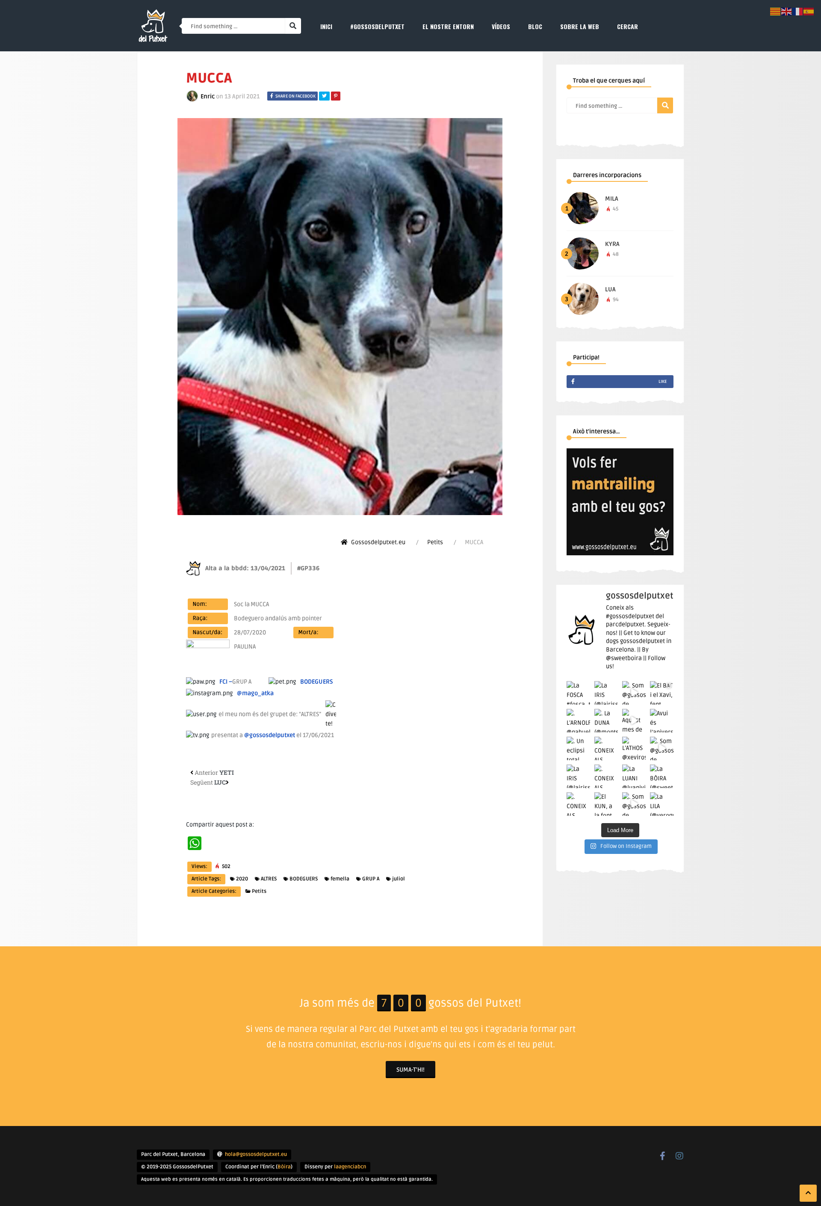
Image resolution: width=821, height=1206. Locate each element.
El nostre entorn (448, 26)
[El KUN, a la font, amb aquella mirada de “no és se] (606, 804)
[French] (797, 11)
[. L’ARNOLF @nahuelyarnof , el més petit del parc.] (578, 720)
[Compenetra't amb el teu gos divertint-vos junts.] (620, 553)
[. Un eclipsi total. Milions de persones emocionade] (578, 748)
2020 (242, 879)
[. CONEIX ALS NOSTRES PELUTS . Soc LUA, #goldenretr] (606, 748)
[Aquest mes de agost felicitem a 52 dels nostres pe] (634, 720)
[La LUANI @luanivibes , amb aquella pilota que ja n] (634, 776)
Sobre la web (579, 26)
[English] (786, 11)
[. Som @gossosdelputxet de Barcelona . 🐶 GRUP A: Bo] (634, 804)
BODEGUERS (303, 879)
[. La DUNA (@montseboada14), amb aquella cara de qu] (606, 720)
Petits (435, 542)
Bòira (284, 1167)
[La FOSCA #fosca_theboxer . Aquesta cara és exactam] (578, 693)
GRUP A (370, 879)
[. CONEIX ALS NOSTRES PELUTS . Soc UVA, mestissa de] (606, 776)
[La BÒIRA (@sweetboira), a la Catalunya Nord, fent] (661, 776)
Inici (326, 26)
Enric (208, 96)
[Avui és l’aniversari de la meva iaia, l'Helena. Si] (661, 720)
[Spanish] (809, 11)
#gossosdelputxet (377, 26)
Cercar (627, 26)
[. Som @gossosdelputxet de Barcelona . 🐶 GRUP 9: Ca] (661, 748)
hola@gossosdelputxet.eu (256, 1154)
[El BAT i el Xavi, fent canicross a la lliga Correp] (661, 693)
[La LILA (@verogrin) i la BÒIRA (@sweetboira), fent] (661, 804)
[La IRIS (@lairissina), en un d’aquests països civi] (606, 693)
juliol (398, 879)
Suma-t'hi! (410, 1069)
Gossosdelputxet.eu (378, 542)
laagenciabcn (350, 1167)
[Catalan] (775, 11)
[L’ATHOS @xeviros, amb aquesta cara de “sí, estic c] (634, 748)
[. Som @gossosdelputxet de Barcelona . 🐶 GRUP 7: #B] (634, 693)
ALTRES (269, 879)
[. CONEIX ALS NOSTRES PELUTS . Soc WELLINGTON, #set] (578, 804)
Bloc (535, 26)
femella (340, 879)
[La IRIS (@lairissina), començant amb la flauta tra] (578, 776)
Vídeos (501, 26)
